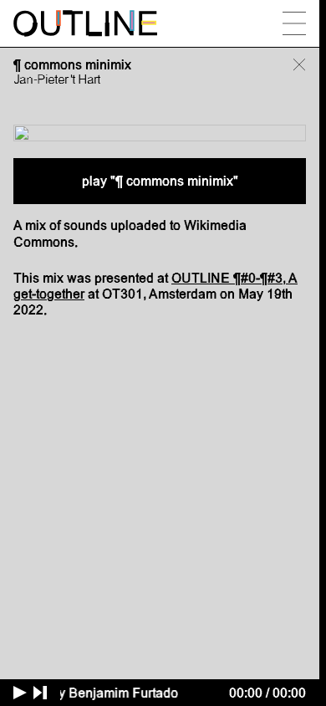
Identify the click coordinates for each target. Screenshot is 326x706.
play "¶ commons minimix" (160, 181)
